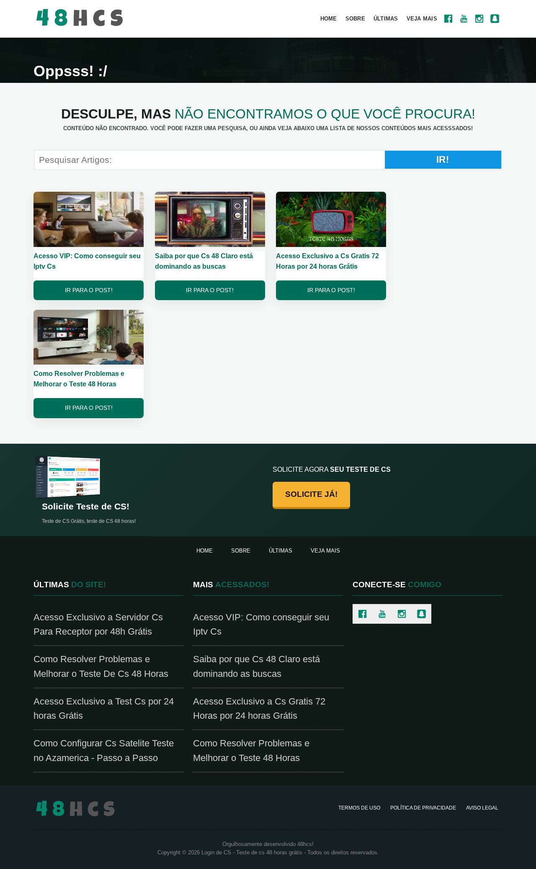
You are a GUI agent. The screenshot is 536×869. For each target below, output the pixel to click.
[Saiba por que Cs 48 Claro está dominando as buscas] (210, 218)
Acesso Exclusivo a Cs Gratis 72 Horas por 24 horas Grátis (259, 708)
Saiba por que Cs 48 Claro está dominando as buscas (256, 666)
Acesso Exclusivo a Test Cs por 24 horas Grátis (104, 708)
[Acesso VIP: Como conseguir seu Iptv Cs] (89, 218)
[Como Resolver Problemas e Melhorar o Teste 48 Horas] (89, 336)
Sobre (355, 18)
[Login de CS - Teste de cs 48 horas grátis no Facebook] (448, 18)
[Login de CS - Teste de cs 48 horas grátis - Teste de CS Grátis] (75, 807)
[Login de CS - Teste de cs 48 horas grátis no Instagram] (479, 18)
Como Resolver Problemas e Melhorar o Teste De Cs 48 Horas (101, 666)
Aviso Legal (482, 808)
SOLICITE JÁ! (311, 494)
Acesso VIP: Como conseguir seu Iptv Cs (261, 624)
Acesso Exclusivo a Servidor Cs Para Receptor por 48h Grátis (98, 624)
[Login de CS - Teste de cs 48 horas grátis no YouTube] (464, 18)
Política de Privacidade (423, 808)
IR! (442, 159)
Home (328, 18)
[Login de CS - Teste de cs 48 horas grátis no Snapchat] (494, 18)
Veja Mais (422, 18)
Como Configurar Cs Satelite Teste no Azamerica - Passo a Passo (104, 750)
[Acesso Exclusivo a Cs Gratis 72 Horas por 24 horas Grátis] (331, 218)
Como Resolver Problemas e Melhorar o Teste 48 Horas (251, 750)
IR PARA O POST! (89, 290)
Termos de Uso (359, 808)
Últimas (386, 18)
